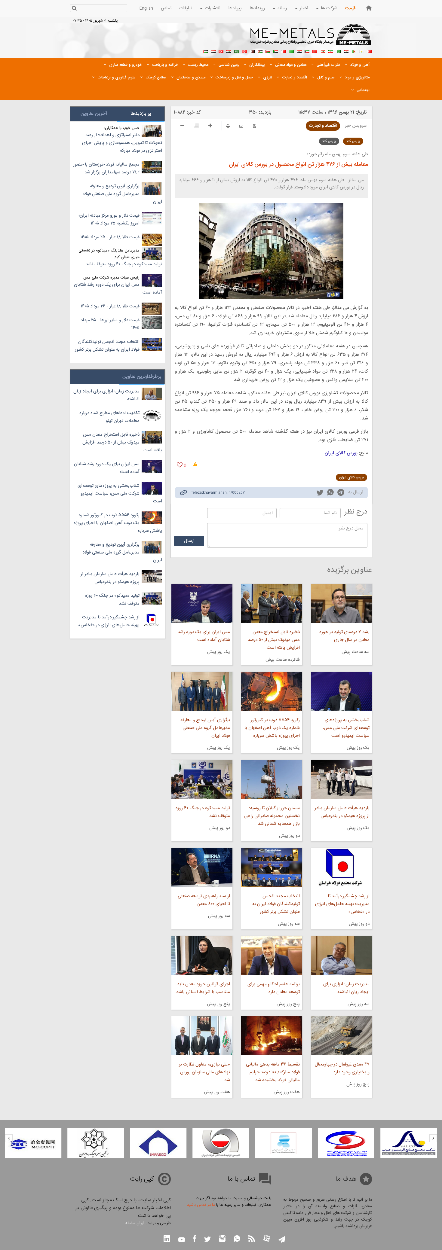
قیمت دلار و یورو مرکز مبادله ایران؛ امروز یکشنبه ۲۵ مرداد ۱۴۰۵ (109, 219)
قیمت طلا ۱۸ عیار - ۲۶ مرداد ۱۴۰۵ (110, 306)
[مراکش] (314, 50)
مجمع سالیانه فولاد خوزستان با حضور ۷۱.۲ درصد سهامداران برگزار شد (106, 168)
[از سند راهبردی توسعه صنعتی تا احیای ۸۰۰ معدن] (201, 867)
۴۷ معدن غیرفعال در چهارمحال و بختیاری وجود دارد (342, 1068)
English (146, 8)
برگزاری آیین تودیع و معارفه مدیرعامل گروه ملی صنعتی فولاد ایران (205, 727)
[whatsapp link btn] (237, 1239)
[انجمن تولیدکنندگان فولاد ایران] (220, 1143)
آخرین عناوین (94, 114)
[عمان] (268, 50)
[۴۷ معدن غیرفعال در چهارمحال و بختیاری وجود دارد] (341, 1035)
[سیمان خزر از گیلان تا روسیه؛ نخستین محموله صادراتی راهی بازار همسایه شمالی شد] (271, 779)
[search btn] (74, 9)
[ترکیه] (221, 50)
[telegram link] (340, 493)
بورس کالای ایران (341, 453)
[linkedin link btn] (167, 1239)
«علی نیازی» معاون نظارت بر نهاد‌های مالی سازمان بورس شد (204, 1072)
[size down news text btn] (182, 126)
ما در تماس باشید (201, 1205)
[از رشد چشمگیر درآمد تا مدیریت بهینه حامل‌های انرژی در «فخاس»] (341, 867)
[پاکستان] (338, 50)
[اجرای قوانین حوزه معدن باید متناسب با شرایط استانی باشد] (201, 955)
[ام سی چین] (33, 1143)
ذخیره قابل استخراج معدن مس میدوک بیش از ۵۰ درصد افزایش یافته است (274, 639)
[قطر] (252, 50)
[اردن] (260, 50)
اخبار (304, 8)
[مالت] (283, 50)
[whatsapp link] (330, 493)
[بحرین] (369, 50)
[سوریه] (228, 50)
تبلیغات (185, 8)
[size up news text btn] (210, 126)
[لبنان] (322, 50)
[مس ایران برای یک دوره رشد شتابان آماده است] (201, 603)
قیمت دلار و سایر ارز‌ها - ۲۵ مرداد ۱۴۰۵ (110, 324)
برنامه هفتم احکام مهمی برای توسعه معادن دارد (273, 988)
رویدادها (257, 8)
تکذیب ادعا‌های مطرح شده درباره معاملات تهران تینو (109, 417)
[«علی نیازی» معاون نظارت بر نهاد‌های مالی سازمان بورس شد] (201, 1035)
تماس (166, 8)
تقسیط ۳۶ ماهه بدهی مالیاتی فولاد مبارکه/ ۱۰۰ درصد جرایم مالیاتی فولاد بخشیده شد (273, 1072)
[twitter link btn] (207, 1240)
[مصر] (346, 50)
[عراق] (299, 50)
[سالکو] (408, 1143)
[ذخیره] (254, 126)
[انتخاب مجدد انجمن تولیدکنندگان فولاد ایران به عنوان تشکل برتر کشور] (271, 867)
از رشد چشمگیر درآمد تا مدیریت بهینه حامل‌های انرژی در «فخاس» (342, 904)
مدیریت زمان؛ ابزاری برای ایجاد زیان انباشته (346, 988)
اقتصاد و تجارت (323, 126)
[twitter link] (320, 493)
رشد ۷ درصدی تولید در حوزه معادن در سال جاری (344, 636)
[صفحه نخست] (369, 8)
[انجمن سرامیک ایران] (95, 1143)
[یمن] (213, 50)
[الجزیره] (353, 50)
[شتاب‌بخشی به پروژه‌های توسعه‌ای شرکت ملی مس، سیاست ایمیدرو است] (341, 691)
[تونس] (244, 50)
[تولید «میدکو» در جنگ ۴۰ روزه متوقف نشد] (201, 779)
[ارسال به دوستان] (241, 126)
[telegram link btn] (281, 1240)
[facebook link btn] (194, 1239)
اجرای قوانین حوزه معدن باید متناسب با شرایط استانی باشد (203, 988)
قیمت (350, 8)
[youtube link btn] (181, 1240)
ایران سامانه (134, 1223)
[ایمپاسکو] (158, 1143)
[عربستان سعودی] (236, 50)
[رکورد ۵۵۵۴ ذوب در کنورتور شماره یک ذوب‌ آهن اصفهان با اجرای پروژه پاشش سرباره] (271, 691)
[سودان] (275, 50)
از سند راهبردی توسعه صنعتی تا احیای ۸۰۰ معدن (204, 900)
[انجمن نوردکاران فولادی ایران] (346, 1143)
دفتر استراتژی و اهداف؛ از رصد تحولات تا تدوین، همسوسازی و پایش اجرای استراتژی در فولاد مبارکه (122, 142)
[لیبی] (291, 50)
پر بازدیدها (140, 114)
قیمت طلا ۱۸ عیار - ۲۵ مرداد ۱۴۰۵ (110, 237)
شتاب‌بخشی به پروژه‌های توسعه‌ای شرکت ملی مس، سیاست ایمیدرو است (346, 727)
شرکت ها (329, 8)
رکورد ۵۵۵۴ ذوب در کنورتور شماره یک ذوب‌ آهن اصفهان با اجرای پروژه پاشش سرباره (272, 727)
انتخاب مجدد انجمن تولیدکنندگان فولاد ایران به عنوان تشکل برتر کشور (276, 904)
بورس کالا (353, 141)
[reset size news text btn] (196, 126)
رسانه (282, 8)
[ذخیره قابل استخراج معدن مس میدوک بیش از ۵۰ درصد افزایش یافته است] (271, 603)
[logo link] (311, 37)
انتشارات (212, 8)
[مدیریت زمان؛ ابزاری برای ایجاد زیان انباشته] (341, 955)
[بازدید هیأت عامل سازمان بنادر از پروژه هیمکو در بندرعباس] (341, 779)
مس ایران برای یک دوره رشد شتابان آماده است (204, 636)
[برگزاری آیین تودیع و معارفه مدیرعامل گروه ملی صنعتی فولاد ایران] (201, 691)
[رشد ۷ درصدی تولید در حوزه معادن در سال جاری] (341, 603)
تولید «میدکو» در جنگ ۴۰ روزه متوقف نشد (203, 812)
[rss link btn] (251, 1239)
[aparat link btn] (266, 1239)
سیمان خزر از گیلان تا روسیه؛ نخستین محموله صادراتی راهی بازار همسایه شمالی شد (272, 816)
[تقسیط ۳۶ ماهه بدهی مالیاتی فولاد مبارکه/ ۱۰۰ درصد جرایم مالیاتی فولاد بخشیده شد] (271, 1035)
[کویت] (307, 50)
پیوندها (235, 8)
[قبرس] (361, 50)
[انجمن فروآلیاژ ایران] (283, 1143)
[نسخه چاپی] (228, 126)
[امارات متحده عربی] (205, 50)
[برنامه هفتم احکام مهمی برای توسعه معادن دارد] (271, 955)
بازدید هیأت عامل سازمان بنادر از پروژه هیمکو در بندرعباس (342, 812)
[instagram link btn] (222, 1239)
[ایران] (330, 50)
